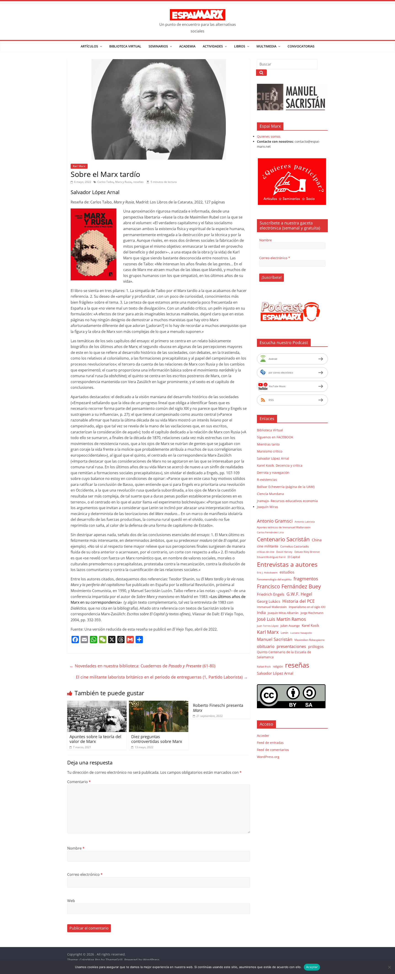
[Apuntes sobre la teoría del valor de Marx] (97, 703)
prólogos (316, 646)
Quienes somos (268, 136)
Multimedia (266, 46)
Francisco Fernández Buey (289, 586)
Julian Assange (290, 626)
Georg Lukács (268, 601)
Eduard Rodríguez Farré (271, 557)
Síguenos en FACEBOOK (275, 437)
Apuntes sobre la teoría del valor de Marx (95, 739)
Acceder (263, 735)
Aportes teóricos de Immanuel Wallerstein (283, 527)
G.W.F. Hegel (299, 594)
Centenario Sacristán (283, 539)
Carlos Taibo (105, 182)
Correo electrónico (85, 874)
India (261, 612)
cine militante (267, 546)
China (317, 539)
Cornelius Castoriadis (294, 546)
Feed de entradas (270, 742)
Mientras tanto (268, 444)
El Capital (294, 557)
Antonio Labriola (305, 521)
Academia (187, 46)
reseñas (138, 182)
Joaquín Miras (267, 507)
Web (71, 900)
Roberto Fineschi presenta (218, 708)
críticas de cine (265, 551)
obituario (266, 646)
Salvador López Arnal (273, 458)
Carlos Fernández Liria (270, 532)
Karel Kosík (310, 625)
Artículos (89, 46)
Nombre (76, 848)
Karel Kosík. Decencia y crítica (279, 465)
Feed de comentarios (273, 750)
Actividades (213, 46)
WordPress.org (268, 757)
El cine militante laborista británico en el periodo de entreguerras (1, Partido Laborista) (162, 677)
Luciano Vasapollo (301, 632)
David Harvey (284, 551)
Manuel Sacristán (274, 639)
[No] (389, 967)
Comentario (79, 781)
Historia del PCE (298, 601)
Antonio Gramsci (275, 521)
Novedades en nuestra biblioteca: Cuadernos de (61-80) (142, 666)
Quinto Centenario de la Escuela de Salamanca (284, 654)
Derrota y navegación (273, 472)
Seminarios (158, 46)
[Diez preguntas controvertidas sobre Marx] (158, 703)
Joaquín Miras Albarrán (283, 613)
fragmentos (306, 579)
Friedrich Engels (270, 594)
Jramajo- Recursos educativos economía (287, 501)
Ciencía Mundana (270, 494)
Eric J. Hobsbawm (267, 572)
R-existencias (267, 479)
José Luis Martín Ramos (281, 619)
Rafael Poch (264, 666)
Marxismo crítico (269, 451)
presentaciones (291, 646)
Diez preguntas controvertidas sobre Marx (156, 739)
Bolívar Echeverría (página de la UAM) (286, 486)
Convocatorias (301, 46)
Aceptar (312, 967)
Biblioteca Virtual (125, 46)
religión (278, 666)
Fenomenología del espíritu (274, 579)
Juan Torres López (267, 625)
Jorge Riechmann (312, 613)
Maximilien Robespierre (309, 640)
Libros (239, 46)
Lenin (284, 633)
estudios (287, 572)
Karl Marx (79, 166)
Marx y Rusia (123, 182)
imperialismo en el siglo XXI (307, 607)
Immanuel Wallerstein (272, 607)
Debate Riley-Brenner (307, 551)
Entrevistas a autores (287, 564)
